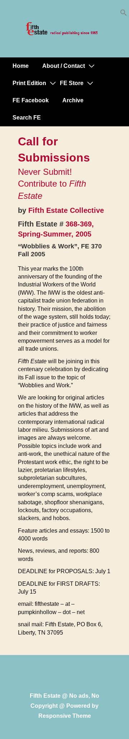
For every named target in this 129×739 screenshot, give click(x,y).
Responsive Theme (64, 716)
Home (21, 66)
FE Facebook (31, 100)
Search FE (27, 117)
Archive (72, 100)
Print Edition (29, 83)
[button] (123, 14)
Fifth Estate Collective (66, 210)
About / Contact (63, 66)
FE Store (71, 83)
